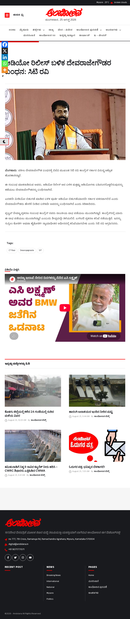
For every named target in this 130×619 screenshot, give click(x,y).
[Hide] (3, 76)
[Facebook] (5, 44)
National (50, 587)
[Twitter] (15, 557)
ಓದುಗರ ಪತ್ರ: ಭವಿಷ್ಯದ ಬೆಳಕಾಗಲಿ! (87, 466)
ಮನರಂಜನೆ (93, 581)
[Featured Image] (33, 391)
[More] (5, 70)
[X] (5, 51)
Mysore (50, 593)
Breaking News (54, 575)
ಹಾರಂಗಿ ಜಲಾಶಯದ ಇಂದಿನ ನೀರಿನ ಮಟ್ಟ (91, 411)
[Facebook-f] (8, 557)
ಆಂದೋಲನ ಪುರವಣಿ (97, 587)
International (53, 581)
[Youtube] (30, 557)
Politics (50, 599)
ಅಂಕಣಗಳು (93, 593)
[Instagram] (23, 557)
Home (91, 575)
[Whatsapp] (5, 63)
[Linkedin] (5, 57)
